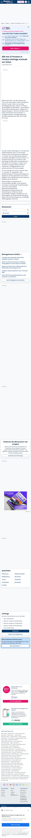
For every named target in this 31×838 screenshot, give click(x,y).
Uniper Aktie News (14, 761)
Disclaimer (22, 794)
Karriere (3, 792)
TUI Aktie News (4, 746)
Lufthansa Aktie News (6, 755)
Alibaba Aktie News (19, 774)
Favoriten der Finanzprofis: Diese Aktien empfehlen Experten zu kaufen (13, 258)
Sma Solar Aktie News (20, 772)
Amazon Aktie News (6, 744)
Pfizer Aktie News (18, 764)
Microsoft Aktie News (6, 747)
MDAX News (10, 735)
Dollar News (4, 738)
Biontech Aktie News (15, 757)
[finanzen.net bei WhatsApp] (23, 784)
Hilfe (12, 790)
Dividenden (18, 582)
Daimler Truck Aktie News (7, 772)
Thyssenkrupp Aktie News (7, 758)
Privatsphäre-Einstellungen (23, 799)
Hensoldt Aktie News (6, 752)
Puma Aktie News (16, 769)
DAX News (3, 735)
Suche (15, 216)
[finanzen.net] (8, 1)
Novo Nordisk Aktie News (7, 764)
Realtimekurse (6, 576)
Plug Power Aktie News (20, 750)
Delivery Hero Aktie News (7, 774)
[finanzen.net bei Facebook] (7, 784)
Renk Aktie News (24, 753)
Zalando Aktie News (6, 777)
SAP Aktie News (16, 747)
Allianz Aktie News (14, 746)
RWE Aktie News (15, 753)
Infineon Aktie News (17, 752)
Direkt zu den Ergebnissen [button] (15, 634)
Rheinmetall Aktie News (7, 741)
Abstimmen (15, 631)
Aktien (7, 23)
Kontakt (3, 790)
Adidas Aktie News (5, 771)
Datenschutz (23, 792)
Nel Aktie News (15, 771)
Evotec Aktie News (5, 763)
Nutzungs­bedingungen (23, 796)
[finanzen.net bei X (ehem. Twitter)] (14, 784)
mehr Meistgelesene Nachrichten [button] (15, 280)
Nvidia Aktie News (13, 739)
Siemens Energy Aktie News (18, 744)
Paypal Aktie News (5, 753)
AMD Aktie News (5, 761)
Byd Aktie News (5, 757)
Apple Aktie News (19, 749)
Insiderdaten (5, 582)
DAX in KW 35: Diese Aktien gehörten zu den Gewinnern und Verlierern (14, 276)
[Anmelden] (29, 2)
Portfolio (4, 585)
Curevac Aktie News (6, 769)
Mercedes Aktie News (20, 758)
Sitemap (3, 796)
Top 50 (4, 579)
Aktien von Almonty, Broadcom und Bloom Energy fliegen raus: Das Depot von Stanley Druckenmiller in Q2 (13, 262)
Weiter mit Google (15, 824)
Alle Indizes (18, 576)
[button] (20, 2)
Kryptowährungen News (20, 738)
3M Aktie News (23, 778)
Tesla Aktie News (18, 741)
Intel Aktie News (5, 766)
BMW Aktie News (24, 775)
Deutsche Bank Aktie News (7, 749)
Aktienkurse (5, 574)
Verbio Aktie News (14, 778)
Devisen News (22, 736)
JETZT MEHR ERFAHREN (15, 724)
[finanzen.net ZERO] (15, 28)
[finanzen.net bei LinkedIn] (17, 784)
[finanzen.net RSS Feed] (26, 784)
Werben (13, 792)
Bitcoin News (4, 739)
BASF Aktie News (5, 743)
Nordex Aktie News (5, 760)
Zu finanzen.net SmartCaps (15, 455)
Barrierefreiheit (24, 801)
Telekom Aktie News (6, 775)
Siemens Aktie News (17, 767)
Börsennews (4, 733)
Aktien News (11, 733)
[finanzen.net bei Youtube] (10, 784)
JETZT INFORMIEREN (15, 701)
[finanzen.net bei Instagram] (4, 784)
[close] (28, 810)
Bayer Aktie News (14, 743)
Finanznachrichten (20, 733)
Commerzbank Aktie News (7, 750)
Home (2, 23)
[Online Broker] (8, 2)
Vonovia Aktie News (16, 760)
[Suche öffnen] (26, 2)
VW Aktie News (4, 780)
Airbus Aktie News (17, 755)
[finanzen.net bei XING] (20, 784)
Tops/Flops (18, 579)
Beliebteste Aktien (20, 574)
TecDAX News (17, 735)
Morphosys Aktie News (16, 763)
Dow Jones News (5, 736)
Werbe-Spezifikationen (14, 795)
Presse (2, 794)
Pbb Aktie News (5, 778)
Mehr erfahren (15, 48)
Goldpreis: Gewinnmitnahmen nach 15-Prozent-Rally (15, 271)
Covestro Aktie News (6, 767)
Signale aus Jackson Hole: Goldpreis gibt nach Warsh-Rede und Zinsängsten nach (14, 267)
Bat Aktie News (15, 775)
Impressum (23, 790)
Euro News (10, 738)
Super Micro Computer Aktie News (20, 777)
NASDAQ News (13, 736)
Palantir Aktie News (15, 766)
